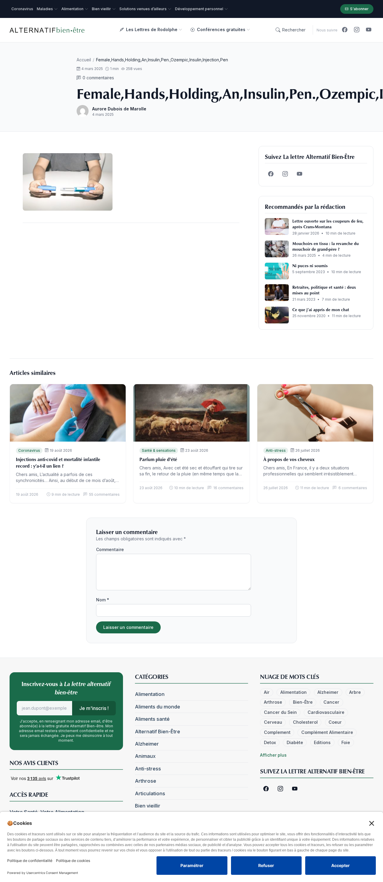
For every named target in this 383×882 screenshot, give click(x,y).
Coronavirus (29, 450)
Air (267, 692)
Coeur (335, 722)
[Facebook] (344, 30)
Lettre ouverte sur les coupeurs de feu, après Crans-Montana (328, 223)
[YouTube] (368, 30)
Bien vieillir (147, 806)
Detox (270, 742)
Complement (277, 732)
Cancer (331, 702)
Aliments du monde (157, 707)
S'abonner (359, 9)
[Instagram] (356, 30)
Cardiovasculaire (326, 712)
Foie (345, 742)
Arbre (355, 692)
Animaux (145, 756)
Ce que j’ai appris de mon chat (320, 309)
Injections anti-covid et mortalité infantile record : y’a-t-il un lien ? (58, 462)
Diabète (295, 742)
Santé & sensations (159, 450)
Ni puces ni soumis (310, 265)
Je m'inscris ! (94, 708)
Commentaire (110, 549)
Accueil (84, 59)
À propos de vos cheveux (288, 459)
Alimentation (150, 694)
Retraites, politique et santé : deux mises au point (324, 290)
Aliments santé (152, 719)
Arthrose (145, 781)
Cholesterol (305, 722)
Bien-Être (303, 702)
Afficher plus (273, 755)
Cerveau (273, 722)
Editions (322, 742)
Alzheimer (147, 744)
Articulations (150, 793)
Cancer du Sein (280, 712)
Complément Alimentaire (327, 732)
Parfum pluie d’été (158, 459)
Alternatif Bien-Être (157, 732)
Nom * (102, 599)
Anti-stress (276, 450)
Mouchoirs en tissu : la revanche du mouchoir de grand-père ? (325, 246)
